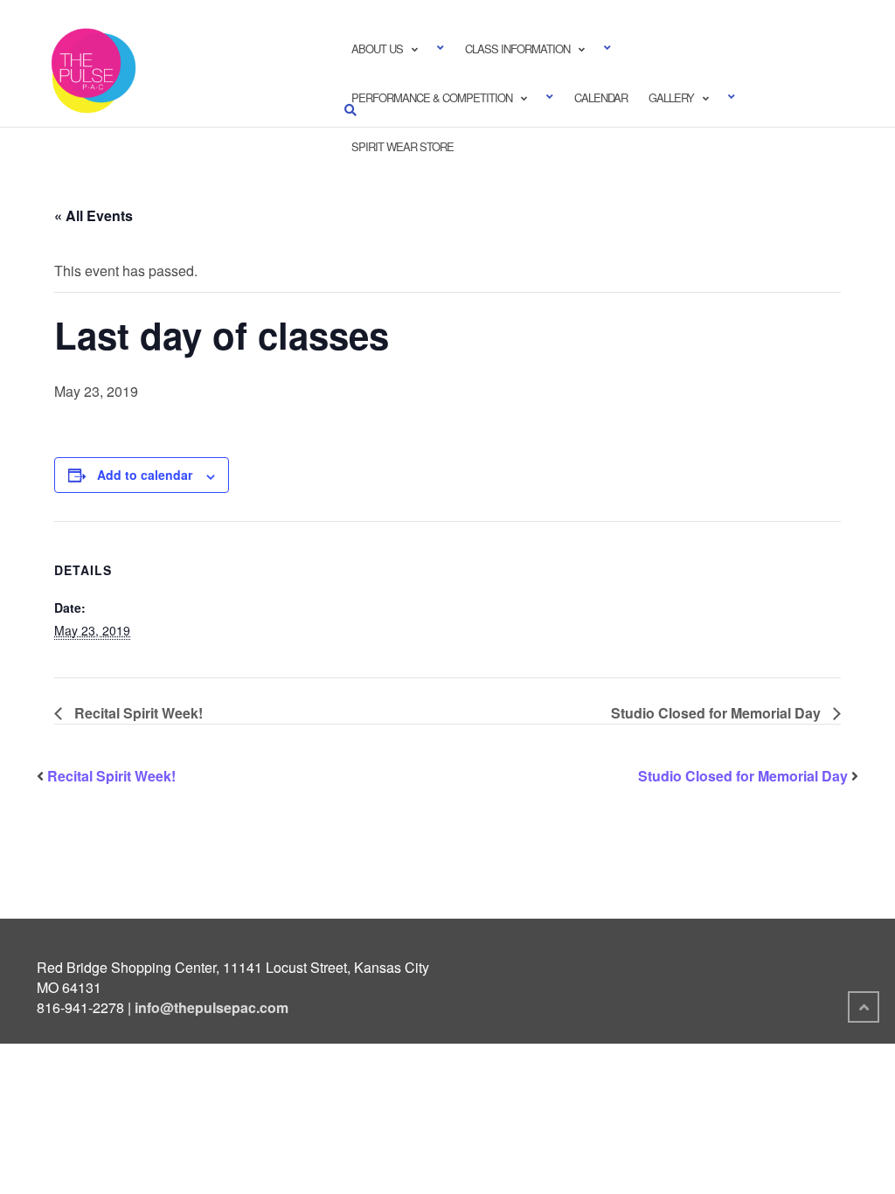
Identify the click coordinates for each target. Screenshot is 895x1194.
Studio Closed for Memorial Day (717, 713)
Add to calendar (144, 474)
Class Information (517, 48)
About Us (377, 48)
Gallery (671, 97)
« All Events (93, 215)
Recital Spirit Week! (137, 713)
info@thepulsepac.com (211, 1007)
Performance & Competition (431, 97)
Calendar (601, 97)
